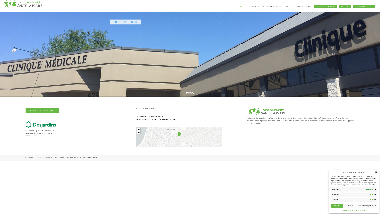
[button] (376, 172)
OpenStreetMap (92, 157)
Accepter (337, 206)
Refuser (350, 206)
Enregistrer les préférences (367, 206)
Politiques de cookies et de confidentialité (353, 210)
